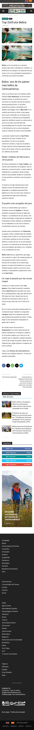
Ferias (4, 593)
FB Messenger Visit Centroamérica (13, 694)
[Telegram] (21, 365)
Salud (4, 645)
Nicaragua (5, 563)
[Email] (17, 365)
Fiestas (4, 628)
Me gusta (28, 448)
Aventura (5, 614)
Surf (3, 651)
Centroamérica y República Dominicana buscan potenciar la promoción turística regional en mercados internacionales (25, 382)
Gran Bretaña (7, 672)
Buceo (4, 617)
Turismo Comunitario (9, 654)
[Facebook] (4, 365)
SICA (3, 572)
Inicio (3, 15)
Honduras (5, 560)
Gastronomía (6, 631)
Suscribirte (27, 464)
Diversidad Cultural (8, 623)
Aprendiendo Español (9, 608)
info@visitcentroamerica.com (11, 692)
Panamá (5, 566)
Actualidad (9, 15)
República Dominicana (10, 569)
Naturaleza (6, 634)
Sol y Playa (5, 648)
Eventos (5, 555)
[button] (3, 11)
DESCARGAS (13, 726)
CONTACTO (28, 726)
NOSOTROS (6, 726)
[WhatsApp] (12, 365)
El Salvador (6, 552)
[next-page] (6, 438)
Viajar (4, 603)
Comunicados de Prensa (10, 546)
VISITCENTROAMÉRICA (22, 723)
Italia (3, 675)
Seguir (29, 452)
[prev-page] (3, 438)
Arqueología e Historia (10, 611)
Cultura (4, 620)
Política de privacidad (18, 712)
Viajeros (5, 664)
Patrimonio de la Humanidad (12, 640)
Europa (4, 587)
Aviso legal (5, 712)
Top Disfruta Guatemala (9, 377)
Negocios (5, 637)
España (4, 669)
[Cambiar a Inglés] (27, 1)
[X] (8, 365)
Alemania (5, 667)
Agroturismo (6, 606)
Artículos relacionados (11, 394)
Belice (15, 15)
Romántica (5, 643)
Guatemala (6, 557)
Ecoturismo (6, 625)
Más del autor (8, 397)
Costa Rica (5, 549)
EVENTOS (21, 726)
